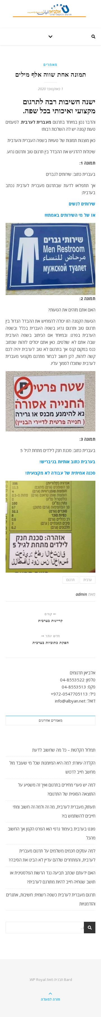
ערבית (87, 579)
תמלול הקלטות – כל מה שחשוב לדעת (63, 750)
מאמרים (50, 64)
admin (81, 594)
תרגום (70, 579)
